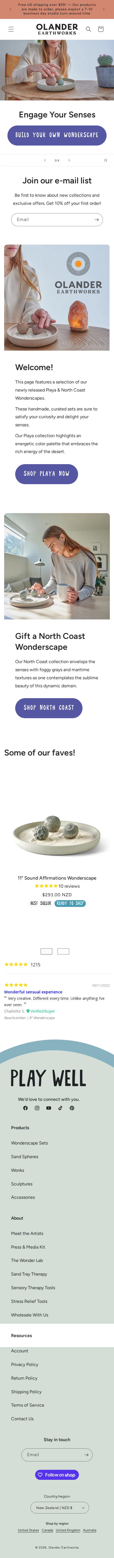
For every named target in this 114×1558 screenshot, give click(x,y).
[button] (11, 29)
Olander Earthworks (63, 1547)
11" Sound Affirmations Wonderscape (57, 878)
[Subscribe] (96, 219)
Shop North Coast (49, 708)
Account (19, 1350)
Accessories (23, 1197)
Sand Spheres (24, 1156)
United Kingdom (68, 1530)
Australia (89, 1530)
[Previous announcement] (10, 9)
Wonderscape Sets (29, 1143)
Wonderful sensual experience (33, 992)
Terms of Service (27, 1405)
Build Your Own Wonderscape (57, 135)
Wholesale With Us (29, 1315)
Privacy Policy (24, 1364)
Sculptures (21, 1184)
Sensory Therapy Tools (33, 1287)
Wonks (17, 1170)
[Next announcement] (104, 9)
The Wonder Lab (27, 1260)
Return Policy (24, 1378)
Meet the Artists (27, 1233)
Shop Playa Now (47, 474)
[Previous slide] (45, 160)
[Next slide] (69, 160)
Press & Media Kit (28, 1247)
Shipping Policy (26, 1391)
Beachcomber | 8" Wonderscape (29, 1017)
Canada (47, 1530)
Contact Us (22, 1418)
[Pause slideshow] (108, 160)
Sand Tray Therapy (29, 1274)
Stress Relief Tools (29, 1301)
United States (28, 1530)
